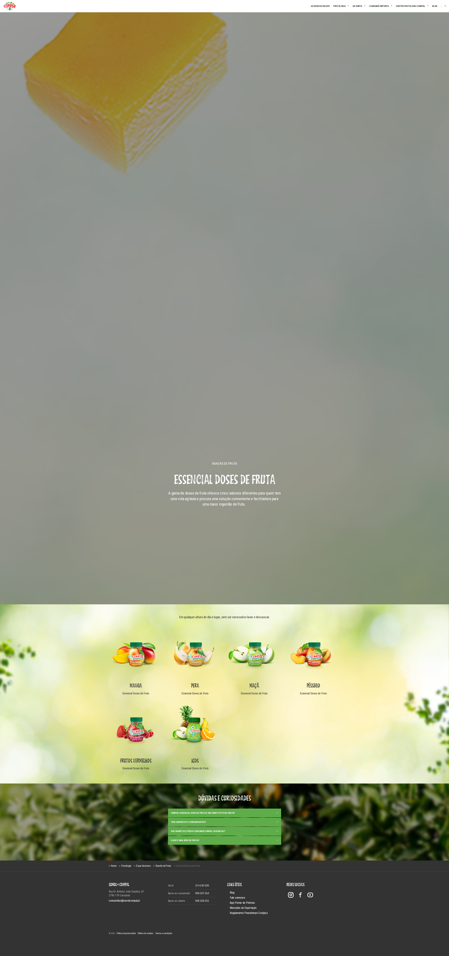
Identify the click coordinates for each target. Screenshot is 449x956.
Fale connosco (237, 897)
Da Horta (357, 6)
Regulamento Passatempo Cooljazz (249, 913)
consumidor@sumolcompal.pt (124, 900)
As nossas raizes (320, 6)
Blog (434, 6)
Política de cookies (145, 933)
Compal (10, 6)
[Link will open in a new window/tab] (290, 895)
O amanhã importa (379, 6)
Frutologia (339, 6)
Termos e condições (163, 933)
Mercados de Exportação (243, 907)
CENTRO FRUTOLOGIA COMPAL (410, 6)
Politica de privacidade (126, 933)
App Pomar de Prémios (242, 902)
